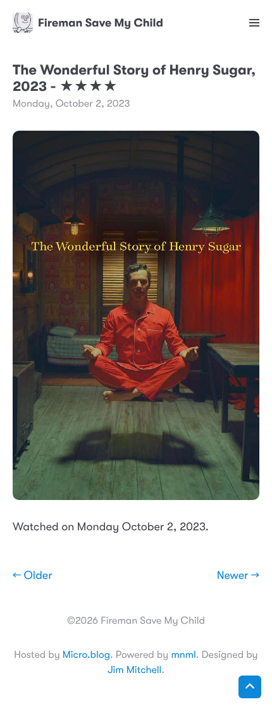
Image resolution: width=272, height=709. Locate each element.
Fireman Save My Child (100, 22)
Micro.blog (86, 654)
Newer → (238, 575)
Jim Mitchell (134, 670)
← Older (33, 575)
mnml (183, 654)
